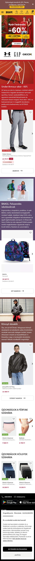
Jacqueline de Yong (8, 387)
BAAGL (4, 274)
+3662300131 (8, 497)
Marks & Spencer (7, 438)
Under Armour (6, 154)
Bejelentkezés (27, 13)
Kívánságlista (22, 13)
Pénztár (32, 12)
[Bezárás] (33, 4)
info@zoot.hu (21, 497)
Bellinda (21, 438)
